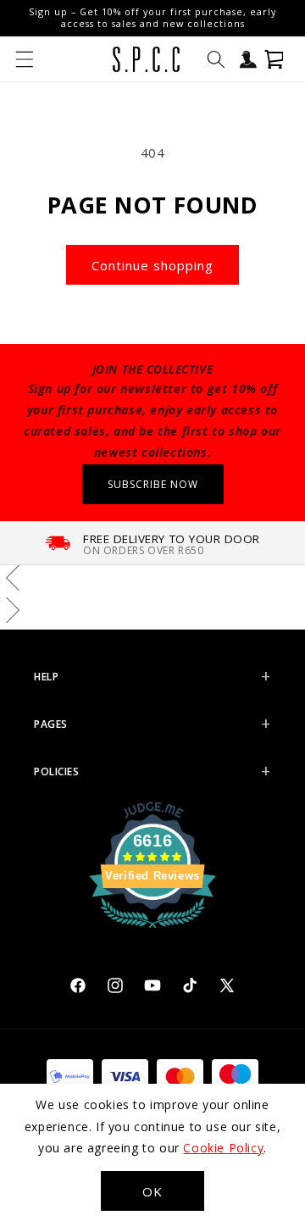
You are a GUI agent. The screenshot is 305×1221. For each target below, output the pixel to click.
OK (152, 1191)
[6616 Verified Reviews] (152, 930)
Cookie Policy (223, 1148)
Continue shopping (153, 265)
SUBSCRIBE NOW (153, 484)
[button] (24, 59)
